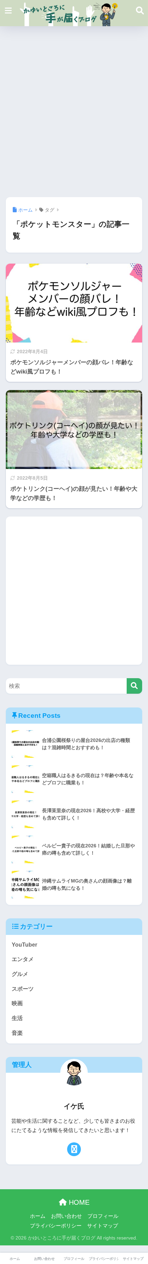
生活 (17, 1018)
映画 (17, 1003)
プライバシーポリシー (56, 1226)
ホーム (37, 1216)
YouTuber (24, 945)
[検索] (134, 686)
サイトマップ (102, 1226)
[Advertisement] (74, 112)
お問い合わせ (66, 1216)
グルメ (20, 974)
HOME (78, 1202)
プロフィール (102, 1216)
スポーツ (23, 989)
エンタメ (23, 959)
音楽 (17, 1033)
